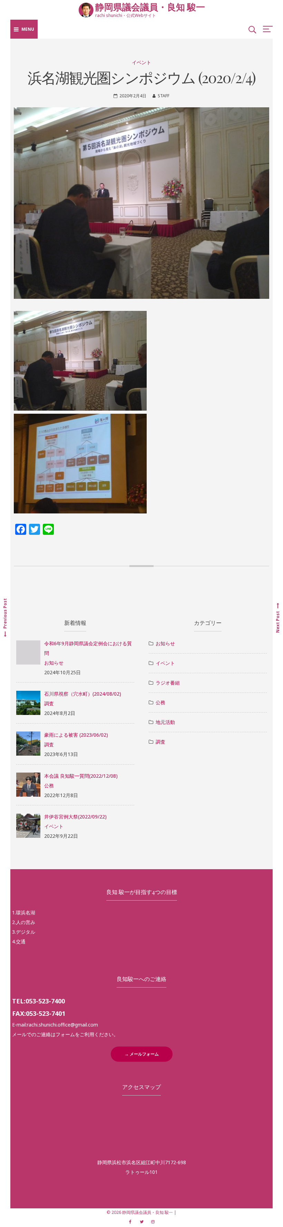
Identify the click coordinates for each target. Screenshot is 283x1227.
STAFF (163, 96)
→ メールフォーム (142, 1054)
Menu (27, 29)
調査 (49, 703)
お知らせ (54, 662)
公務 (49, 785)
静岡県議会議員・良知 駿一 (150, 7)
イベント (141, 62)
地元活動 (165, 722)
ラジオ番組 (168, 682)
